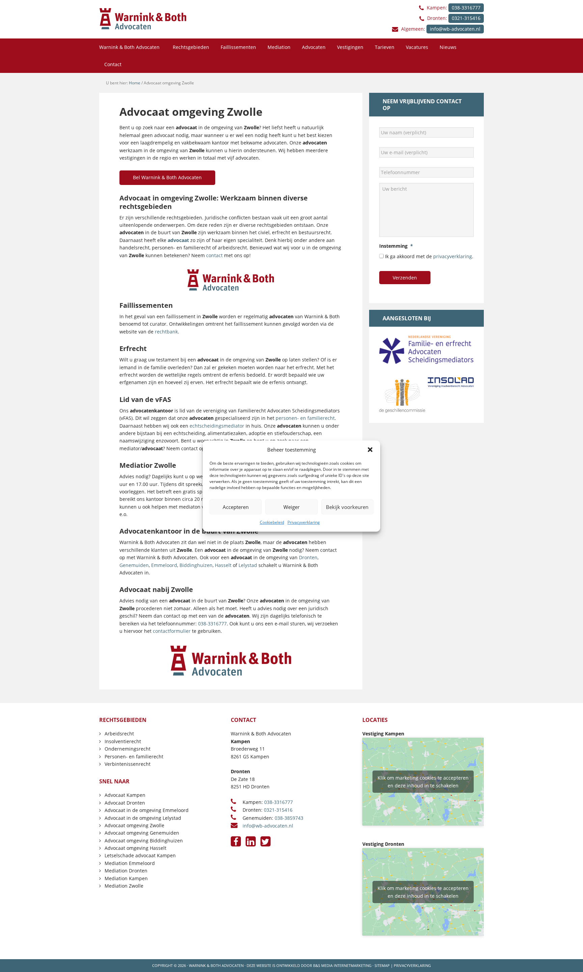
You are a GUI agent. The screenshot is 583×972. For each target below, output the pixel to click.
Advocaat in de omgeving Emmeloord (147, 810)
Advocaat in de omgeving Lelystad (143, 818)
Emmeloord (164, 565)
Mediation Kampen (126, 878)
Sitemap (382, 965)
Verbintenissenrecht (127, 764)
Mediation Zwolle (124, 886)
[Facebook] (236, 841)
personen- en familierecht (305, 418)
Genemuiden (134, 565)
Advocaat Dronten (125, 803)
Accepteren (236, 507)
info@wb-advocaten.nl (455, 29)
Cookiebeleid (272, 522)
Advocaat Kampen (125, 795)
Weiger (291, 507)
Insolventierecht (123, 741)
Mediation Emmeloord (130, 863)
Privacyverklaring (303, 522)
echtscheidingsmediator (217, 426)
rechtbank (166, 331)
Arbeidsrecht (119, 733)
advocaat (178, 240)
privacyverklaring (452, 256)
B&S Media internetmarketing (342, 965)
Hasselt (223, 565)
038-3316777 (466, 7)
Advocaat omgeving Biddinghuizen (144, 840)
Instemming (396, 246)
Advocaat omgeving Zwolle (134, 825)
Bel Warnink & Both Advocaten (167, 177)
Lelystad (248, 565)
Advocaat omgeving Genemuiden (142, 833)
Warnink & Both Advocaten (216, 965)
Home (134, 83)
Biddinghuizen (196, 565)
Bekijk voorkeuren (347, 507)
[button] (370, 449)
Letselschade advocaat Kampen (140, 855)
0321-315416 (466, 18)
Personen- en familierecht (134, 756)
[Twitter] (265, 841)
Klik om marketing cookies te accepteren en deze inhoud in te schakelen (423, 782)
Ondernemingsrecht (127, 749)
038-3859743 (289, 818)
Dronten (308, 557)
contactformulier (172, 631)
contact (214, 255)
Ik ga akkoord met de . (429, 256)
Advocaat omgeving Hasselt (135, 848)
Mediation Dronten (126, 870)
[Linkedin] (251, 841)
